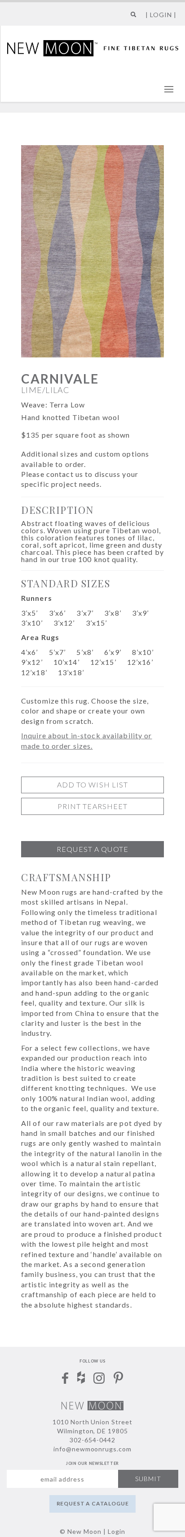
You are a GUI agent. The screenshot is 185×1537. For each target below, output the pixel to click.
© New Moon (80, 1531)
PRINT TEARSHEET (92, 806)
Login (116, 1531)
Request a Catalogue (93, 1503)
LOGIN (161, 14)
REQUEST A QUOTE (92, 849)
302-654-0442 (92, 1440)
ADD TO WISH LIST (92, 784)
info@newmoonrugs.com (92, 1449)
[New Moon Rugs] (92, 47)
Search (131, 18)
